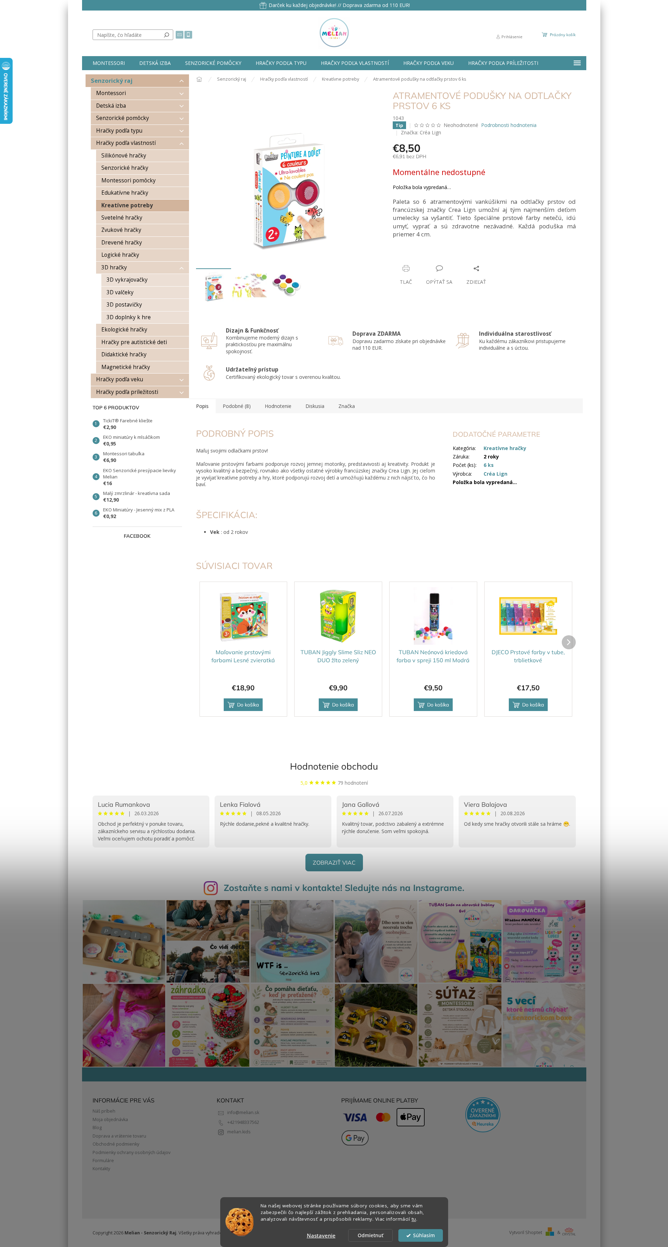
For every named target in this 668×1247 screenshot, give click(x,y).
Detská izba (111, 105)
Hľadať (167, 34)
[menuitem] (109, 63)
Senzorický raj (112, 80)
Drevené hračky (121, 242)
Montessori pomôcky (128, 180)
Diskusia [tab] (314, 406)
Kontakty (101, 1169)
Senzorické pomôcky (122, 118)
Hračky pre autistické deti (134, 342)
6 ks (489, 465)
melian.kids (239, 1132)
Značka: (421, 132)
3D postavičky (124, 304)
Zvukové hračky (121, 230)
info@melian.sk (243, 1112)
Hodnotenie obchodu (334, 766)
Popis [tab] (202, 406)
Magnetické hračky (125, 367)
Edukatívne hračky (124, 192)
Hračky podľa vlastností (126, 143)
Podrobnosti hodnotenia (509, 125)
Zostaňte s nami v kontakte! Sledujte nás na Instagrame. (344, 887)
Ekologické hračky (124, 329)
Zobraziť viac (334, 862)
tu (414, 1219)
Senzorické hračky (124, 168)
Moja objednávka (110, 1119)
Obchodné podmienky (116, 1144)
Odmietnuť (370, 1235)
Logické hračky (120, 255)
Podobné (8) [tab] (237, 406)
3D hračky (114, 267)
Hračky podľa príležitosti (127, 392)
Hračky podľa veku (119, 379)
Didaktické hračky (124, 354)
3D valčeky (120, 292)
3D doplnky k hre (129, 317)
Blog (97, 1128)
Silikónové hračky (123, 155)
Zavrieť (440, 255)
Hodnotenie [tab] (278, 406)
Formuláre (103, 1161)
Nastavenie (321, 1235)
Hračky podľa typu (119, 130)
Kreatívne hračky (505, 448)
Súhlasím (424, 1235)
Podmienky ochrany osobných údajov (131, 1152)
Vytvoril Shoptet (525, 1232)
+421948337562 (243, 1122)
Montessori (111, 93)
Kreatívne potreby (127, 205)
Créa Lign (495, 473)
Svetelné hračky (121, 217)
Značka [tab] (346, 406)
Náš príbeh (104, 1111)
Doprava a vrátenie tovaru (119, 1136)
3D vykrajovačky (127, 279)
